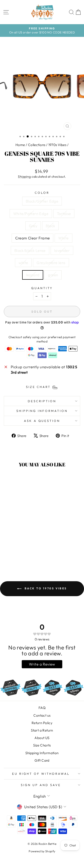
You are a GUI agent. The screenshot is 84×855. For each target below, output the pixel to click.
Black (50, 225)
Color (42, 192)
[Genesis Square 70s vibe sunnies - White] (13, 550)
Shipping (24, 177)
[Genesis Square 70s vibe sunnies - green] (23, 554)
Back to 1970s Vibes (45, 588)
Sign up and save (41, 785)
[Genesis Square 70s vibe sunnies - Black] (28, 546)
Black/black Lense (30, 250)
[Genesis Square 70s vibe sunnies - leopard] (18, 554)
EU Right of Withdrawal (41, 773)
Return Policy (42, 723)
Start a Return (42, 730)
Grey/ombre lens (51, 262)
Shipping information (42, 411)
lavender (62, 250)
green (53, 274)
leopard (33, 274)
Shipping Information (41, 753)
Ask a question (42, 421)
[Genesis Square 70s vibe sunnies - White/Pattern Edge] (13, 546)
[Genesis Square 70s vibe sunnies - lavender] (23, 550)
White (63, 238)
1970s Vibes (57, 145)
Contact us (41, 715)
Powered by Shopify (42, 851)
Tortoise (64, 213)
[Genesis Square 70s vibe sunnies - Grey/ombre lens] (13, 554)
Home (20, 145)
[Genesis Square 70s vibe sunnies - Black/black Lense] (18, 550)
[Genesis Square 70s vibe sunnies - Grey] (23, 546)
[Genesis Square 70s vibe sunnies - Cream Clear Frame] (8, 550)
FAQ (42, 708)
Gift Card (42, 760)
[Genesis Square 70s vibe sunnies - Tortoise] (18, 546)
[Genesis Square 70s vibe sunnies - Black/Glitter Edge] (8, 546)
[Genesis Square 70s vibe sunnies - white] (28, 550)
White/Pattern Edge (30, 213)
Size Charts (42, 745)
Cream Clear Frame (32, 238)
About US (41, 738)
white (23, 262)
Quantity (42, 288)
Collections (36, 145)
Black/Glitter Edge (42, 201)
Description (42, 401)
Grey (33, 225)
